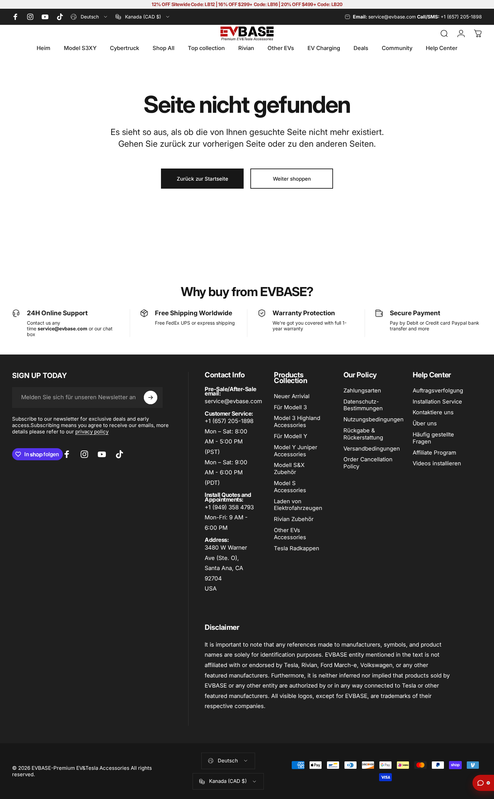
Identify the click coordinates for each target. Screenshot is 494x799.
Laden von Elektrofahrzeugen (298, 505)
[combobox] (89, 17)
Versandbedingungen (371, 448)
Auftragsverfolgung (438, 390)
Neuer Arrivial (292, 396)
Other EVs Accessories (290, 533)
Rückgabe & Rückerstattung (363, 434)
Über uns (425, 423)
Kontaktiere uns (433, 412)
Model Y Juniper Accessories (295, 451)
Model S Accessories (290, 486)
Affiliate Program (434, 452)
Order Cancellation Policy (368, 463)
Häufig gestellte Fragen (433, 438)
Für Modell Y (290, 436)
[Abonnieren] (150, 397)
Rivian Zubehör (294, 519)
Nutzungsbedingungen (373, 419)
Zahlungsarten (362, 390)
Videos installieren (437, 463)
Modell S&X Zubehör (289, 468)
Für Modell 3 (290, 407)
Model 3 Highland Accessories (297, 421)
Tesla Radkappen (296, 548)
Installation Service (437, 401)
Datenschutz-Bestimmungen (363, 405)
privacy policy (92, 431)
